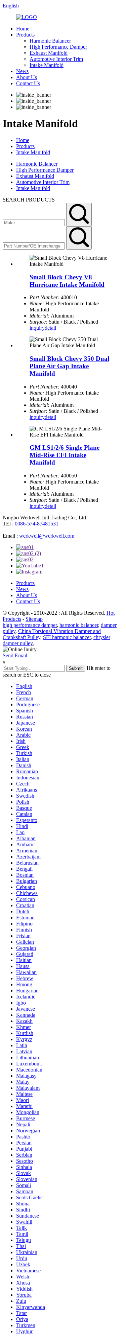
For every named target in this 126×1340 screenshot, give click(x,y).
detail (50, 328)
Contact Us (28, 83)
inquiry (37, 328)
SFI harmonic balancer (67, 637)
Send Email (15, 655)
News (22, 71)
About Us (26, 77)
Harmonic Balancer (50, 41)
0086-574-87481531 (36, 523)
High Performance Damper (58, 47)
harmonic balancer (78, 625)
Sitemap (34, 619)
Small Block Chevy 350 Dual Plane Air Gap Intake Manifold (69, 366)
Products (25, 35)
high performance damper (30, 625)
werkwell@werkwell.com (46, 536)
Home (22, 28)
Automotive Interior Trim (56, 59)
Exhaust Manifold (49, 53)
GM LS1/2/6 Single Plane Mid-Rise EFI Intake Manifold (64, 455)
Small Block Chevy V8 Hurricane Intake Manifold (67, 281)
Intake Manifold (47, 65)
